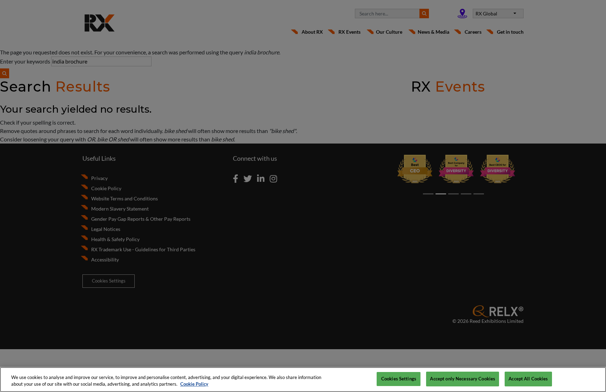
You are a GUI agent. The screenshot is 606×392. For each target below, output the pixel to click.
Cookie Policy (194, 384)
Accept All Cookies (528, 378)
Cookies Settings (398, 378)
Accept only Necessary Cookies (462, 378)
